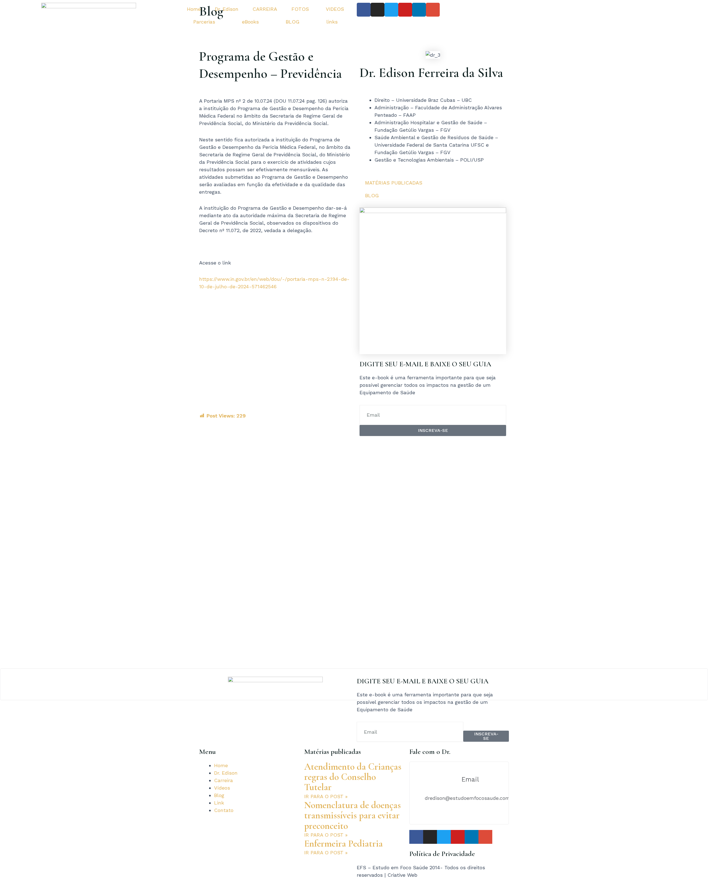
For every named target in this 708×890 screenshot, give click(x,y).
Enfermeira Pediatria (343, 843)
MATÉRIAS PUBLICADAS (393, 183)
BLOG (293, 22)
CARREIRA (265, 9)
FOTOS (300, 9)
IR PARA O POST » (326, 796)
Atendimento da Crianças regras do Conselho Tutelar (352, 777)
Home (194, 9)
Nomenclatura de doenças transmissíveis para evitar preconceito (352, 816)
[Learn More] (354, 684)
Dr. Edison (226, 9)
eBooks (250, 22)
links (332, 22)
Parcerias (204, 22)
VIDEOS (335, 9)
